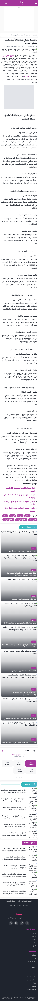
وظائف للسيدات (31, 989)
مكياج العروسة (21, 520)
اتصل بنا (12, 905)
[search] (6, 3)
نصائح (5, 516)
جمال (34, 964)
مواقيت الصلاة (31, 977)
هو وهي (33, 936)
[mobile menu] (36, 3)
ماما (35, 942)
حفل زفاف (32, 520)
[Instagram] (16, 923)
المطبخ (34, 955)
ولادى (34, 946)
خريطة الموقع (10, 901)
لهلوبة (26, 76)
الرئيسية (34, 933)
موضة (34, 967)
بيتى (35, 958)
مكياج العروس (8, 56)
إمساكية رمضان (31, 980)
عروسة (20, 516)
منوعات (34, 986)
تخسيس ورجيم (32, 961)
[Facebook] (27, 923)
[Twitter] (22, 923)
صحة (34, 983)
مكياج (27, 516)
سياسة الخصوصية (22, 905)
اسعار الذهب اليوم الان (25, 901)
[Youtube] (11, 923)
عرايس (34, 939)
